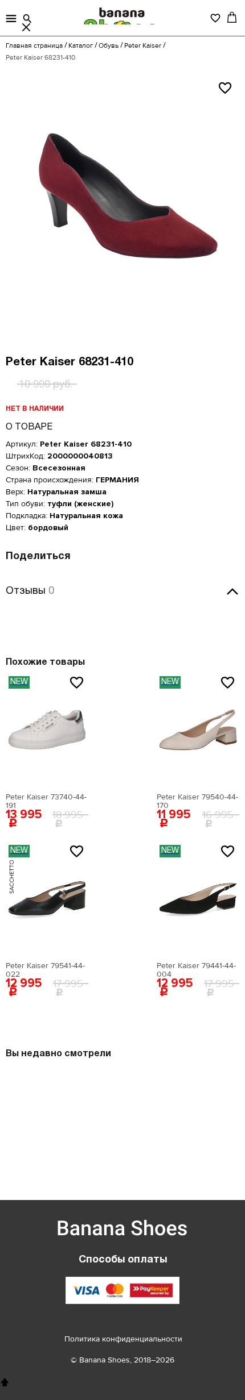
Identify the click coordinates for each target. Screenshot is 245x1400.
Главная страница (34, 45)
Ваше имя (49, 645)
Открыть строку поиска (27, 18)
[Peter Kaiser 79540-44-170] (198, 730)
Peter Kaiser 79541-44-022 (45, 969)
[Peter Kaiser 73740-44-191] (47, 730)
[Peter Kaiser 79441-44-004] (198, 899)
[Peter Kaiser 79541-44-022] (47, 899)
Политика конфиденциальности (123, 1339)
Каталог (80, 45)
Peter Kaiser (142, 45)
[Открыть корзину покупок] (231, 17)
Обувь (109, 45)
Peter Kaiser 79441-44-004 (196, 969)
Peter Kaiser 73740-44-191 (46, 801)
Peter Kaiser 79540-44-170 (197, 801)
